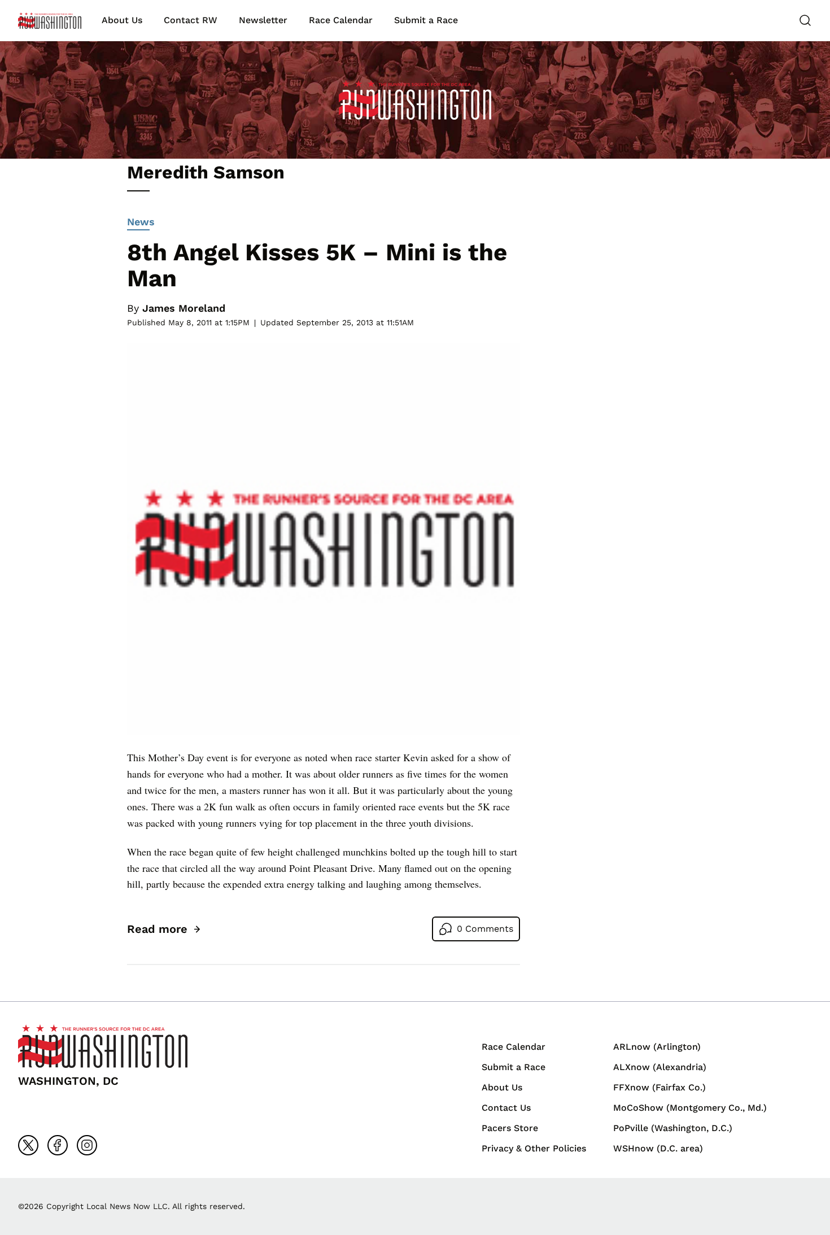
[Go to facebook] (57, 1145)
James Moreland (183, 308)
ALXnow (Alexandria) (659, 1067)
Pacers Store (510, 1128)
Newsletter (263, 20)
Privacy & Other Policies (534, 1148)
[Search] (805, 20)
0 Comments (485, 928)
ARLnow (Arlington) (657, 1046)
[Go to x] (28, 1145)
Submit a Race (426, 20)
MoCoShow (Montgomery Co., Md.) (690, 1107)
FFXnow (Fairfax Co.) (659, 1087)
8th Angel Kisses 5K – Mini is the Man (317, 265)
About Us (122, 20)
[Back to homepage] (49, 20)
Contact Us (506, 1107)
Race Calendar (341, 20)
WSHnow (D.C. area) (658, 1148)
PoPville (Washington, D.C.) (672, 1128)
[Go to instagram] (87, 1145)
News (141, 222)
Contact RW (190, 20)
